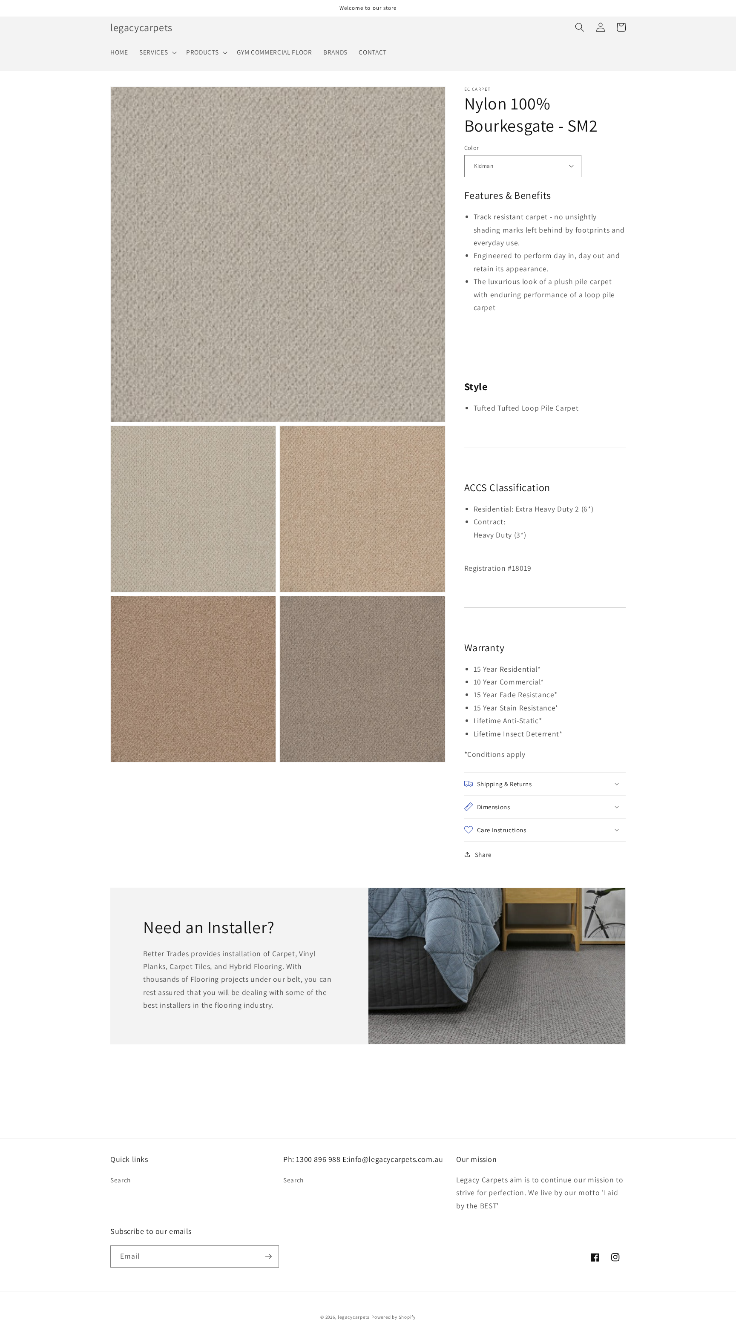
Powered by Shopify (393, 1317)
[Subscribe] (268, 1256)
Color (471, 147)
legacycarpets (354, 1317)
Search (120, 1180)
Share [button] (483, 854)
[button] (157, 52)
